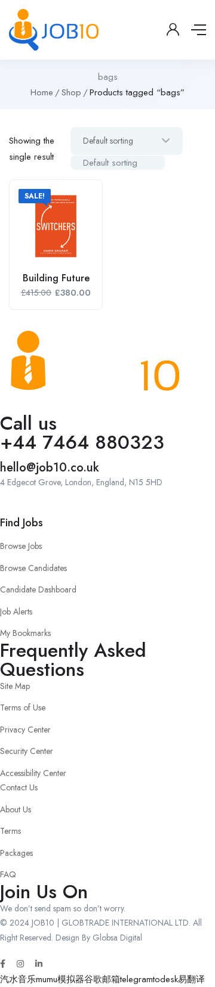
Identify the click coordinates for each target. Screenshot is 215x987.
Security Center (26, 751)
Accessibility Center (33, 773)
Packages (16, 853)
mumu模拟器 (60, 979)
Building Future (56, 278)
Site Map (15, 686)
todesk (165, 979)
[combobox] (117, 163)
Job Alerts (16, 611)
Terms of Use (22, 707)
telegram (136, 979)
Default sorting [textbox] (110, 162)
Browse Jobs (21, 546)
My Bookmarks (25, 633)
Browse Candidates (33, 568)
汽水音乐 (18, 979)
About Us (15, 809)
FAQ (8, 874)
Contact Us (19, 787)
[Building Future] (56, 226)
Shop (71, 92)
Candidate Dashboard (38, 589)
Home (41, 92)
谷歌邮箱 (102, 979)
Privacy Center (25, 729)
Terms (10, 831)
